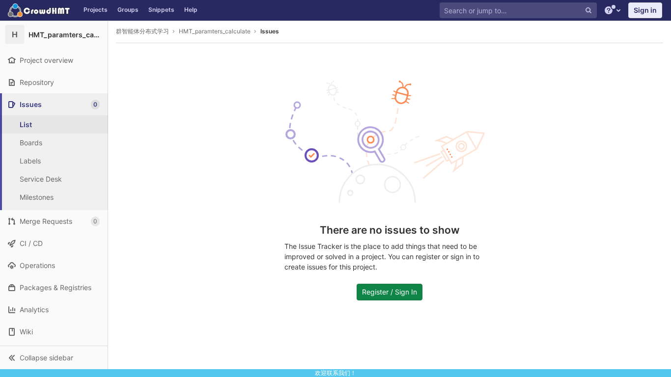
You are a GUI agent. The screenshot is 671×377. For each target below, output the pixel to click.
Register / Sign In (389, 292)
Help (190, 9)
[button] (54, 357)
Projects (96, 9)
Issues (269, 31)
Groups (128, 9)
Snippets (161, 9)
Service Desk (41, 179)
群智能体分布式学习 (142, 31)
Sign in (645, 10)
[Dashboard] (39, 10)
